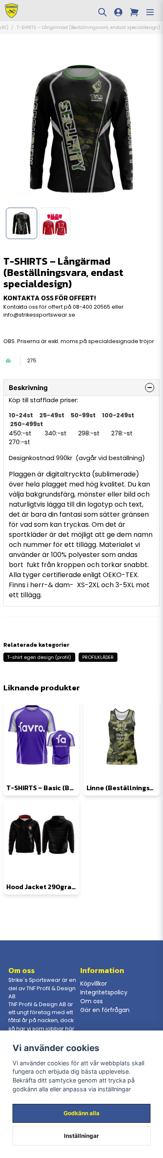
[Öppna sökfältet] (102, 12)
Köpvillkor (93, 983)
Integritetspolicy (103, 992)
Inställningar (81, 1135)
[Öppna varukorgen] (134, 12)
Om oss (91, 1001)
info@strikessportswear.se (39, 314)
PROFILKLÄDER (98, 657)
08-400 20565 (91, 306)
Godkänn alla (81, 1113)
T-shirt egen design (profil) (39, 657)
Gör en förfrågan (105, 1010)
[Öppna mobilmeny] (150, 12)
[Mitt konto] (118, 12)
